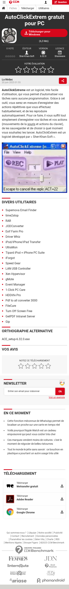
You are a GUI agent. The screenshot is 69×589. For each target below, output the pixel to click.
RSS (57, 539)
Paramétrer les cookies (21, 539)
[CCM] (14, 2)
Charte (50, 539)
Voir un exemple (57, 397)
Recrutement (28, 536)
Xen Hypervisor (15, 274)
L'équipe (32, 532)
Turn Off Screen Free (19, 311)
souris (31, 124)
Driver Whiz (13, 236)
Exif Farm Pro (14, 231)
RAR (8, 221)
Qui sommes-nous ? (16, 532)
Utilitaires (43, 8)
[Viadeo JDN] (51, 573)
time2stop (12, 215)
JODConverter (15, 226)
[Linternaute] (18, 566)
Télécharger (27, 8)
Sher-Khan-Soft (26, 56)
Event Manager (15, 284)
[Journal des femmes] (18, 558)
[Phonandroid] (51, 580)
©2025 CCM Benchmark (52, 542)
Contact (15, 536)
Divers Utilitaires (19, 202)
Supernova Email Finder (21, 210)
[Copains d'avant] (18, 573)
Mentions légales (13, 542)
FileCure (11, 306)
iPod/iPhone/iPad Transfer (23, 242)
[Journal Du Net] (51, 558)
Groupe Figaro (31, 542)
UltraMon (11, 247)
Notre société (45, 532)
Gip (8, 321)
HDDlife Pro (13, 295)
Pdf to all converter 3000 (21, 300)
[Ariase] (18, 580)
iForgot (10, 258)
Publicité (58, 532)
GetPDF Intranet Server (20, 316)
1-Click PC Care (15, 290)
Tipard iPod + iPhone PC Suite (25, 252)
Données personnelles (47, 536)
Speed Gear (13, 263)
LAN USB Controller (18, 268)
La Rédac (7, 79)
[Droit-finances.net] (51, 566)
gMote (10, 279)
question (62, 2)
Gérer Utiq (40, 539)
